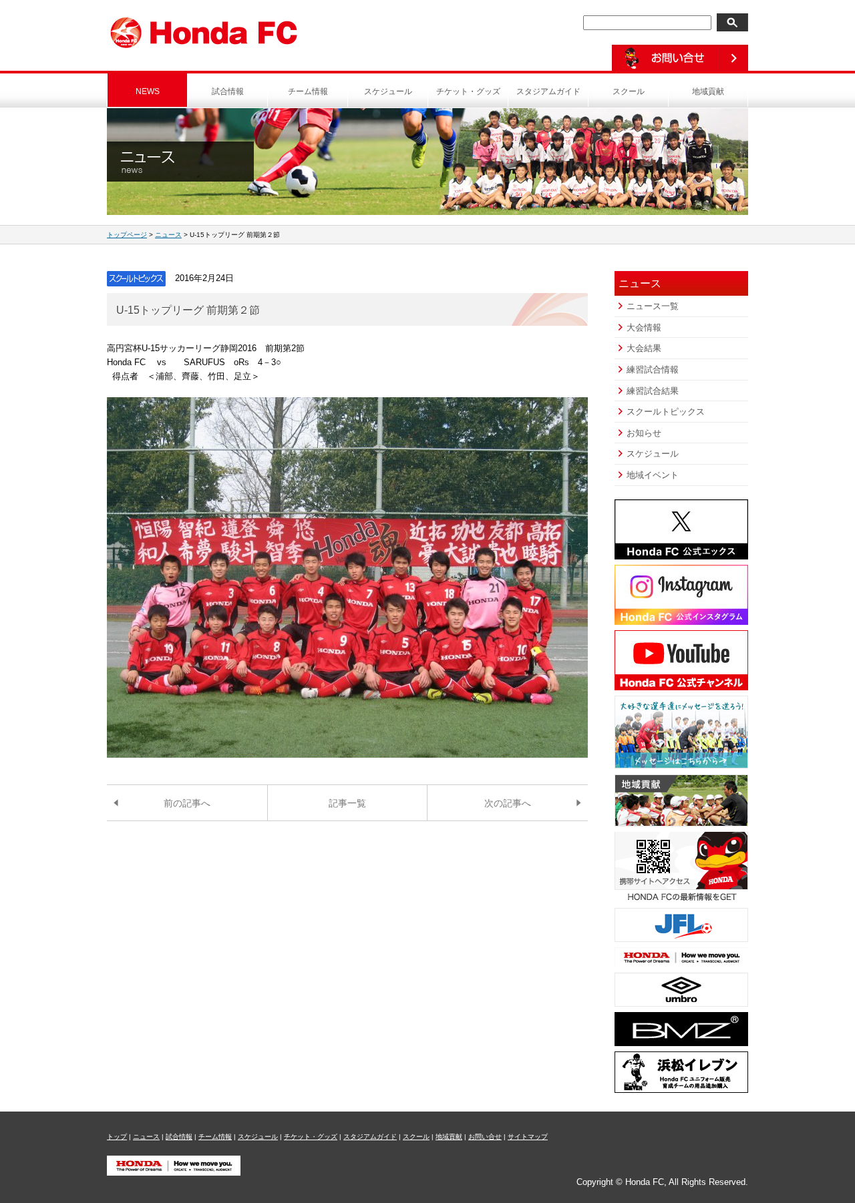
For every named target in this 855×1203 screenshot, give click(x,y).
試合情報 (228, 91)
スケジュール (388, 91)
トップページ (127, 234)
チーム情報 (308, 91)
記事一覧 (347, 803)
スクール (629, 91)
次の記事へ (507, 803)
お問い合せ (485, 1136)
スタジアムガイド (548, 91)
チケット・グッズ (468, 91)
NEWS (148, 91)
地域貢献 (708, 91)
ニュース (168, 234)
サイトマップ (528, 1136)
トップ (117, 1136)
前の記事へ (187, 803)
